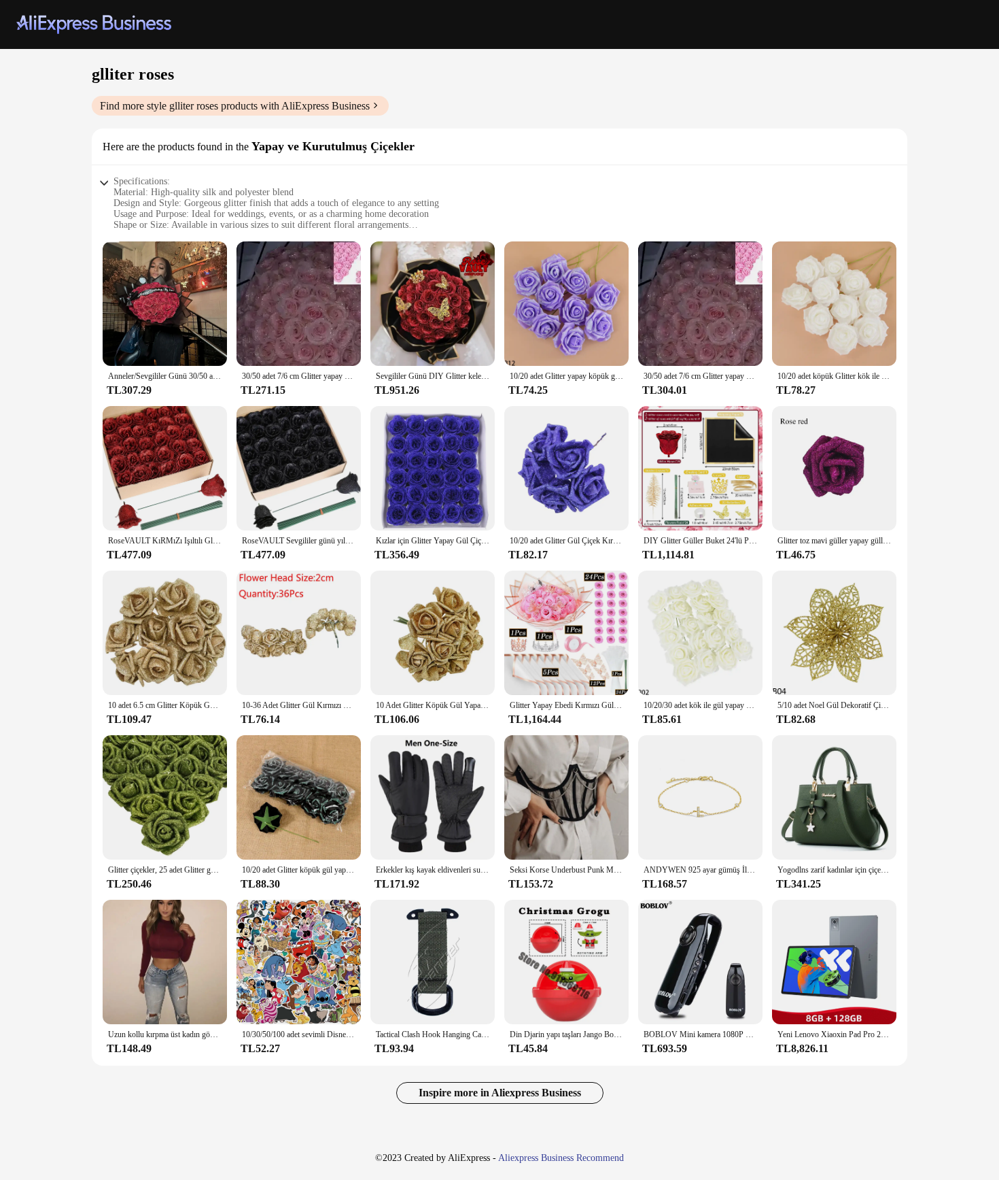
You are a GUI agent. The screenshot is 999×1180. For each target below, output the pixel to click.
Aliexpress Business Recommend (561, 1158)
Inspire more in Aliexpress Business (500, 1092)
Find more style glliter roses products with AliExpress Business (235, 106)
